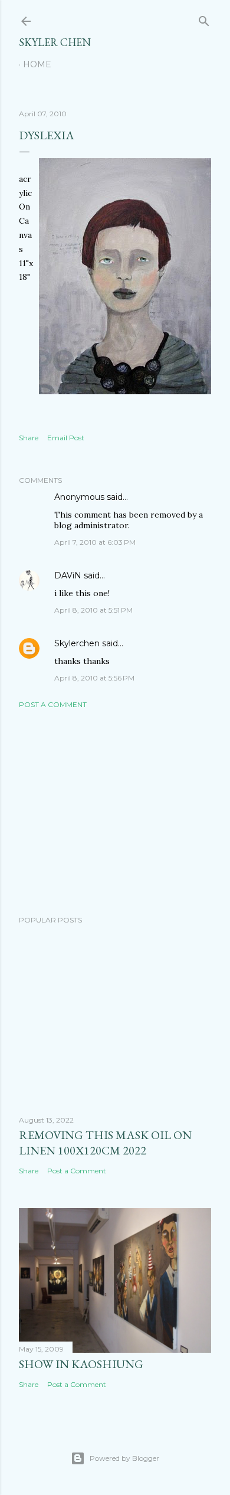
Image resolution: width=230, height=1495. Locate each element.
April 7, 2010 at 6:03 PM (95, 542)
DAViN (67, 575)
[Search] (204, 18)
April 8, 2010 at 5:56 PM (94, 677)
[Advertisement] (115, 812)
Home (37, 64)
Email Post (65, 437)
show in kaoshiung (81, 1364)
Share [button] (28, 437)
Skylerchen (77, 643)
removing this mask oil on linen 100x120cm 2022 (105, 1142)
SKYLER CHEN (55, 42)
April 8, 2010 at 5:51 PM (93, 610)
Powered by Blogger (124, 1458)
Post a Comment (53, 704)
